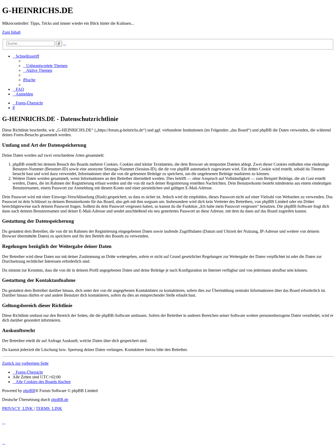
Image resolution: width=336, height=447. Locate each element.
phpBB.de (59, 399)
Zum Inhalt (11, 32)
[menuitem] (45, 65)
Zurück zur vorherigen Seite (25, 363)
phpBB (29, 390)
